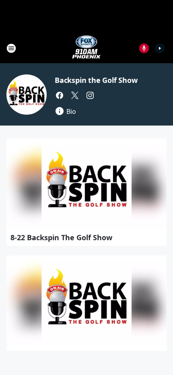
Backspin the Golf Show (96, 80)
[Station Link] (86, 48)
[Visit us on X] (75, 95)
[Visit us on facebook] (59, 95)
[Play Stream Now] (160, 48)
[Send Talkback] (144, 48)
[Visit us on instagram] (90, 95)
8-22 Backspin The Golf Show (61, 237)
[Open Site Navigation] (11, 48)
